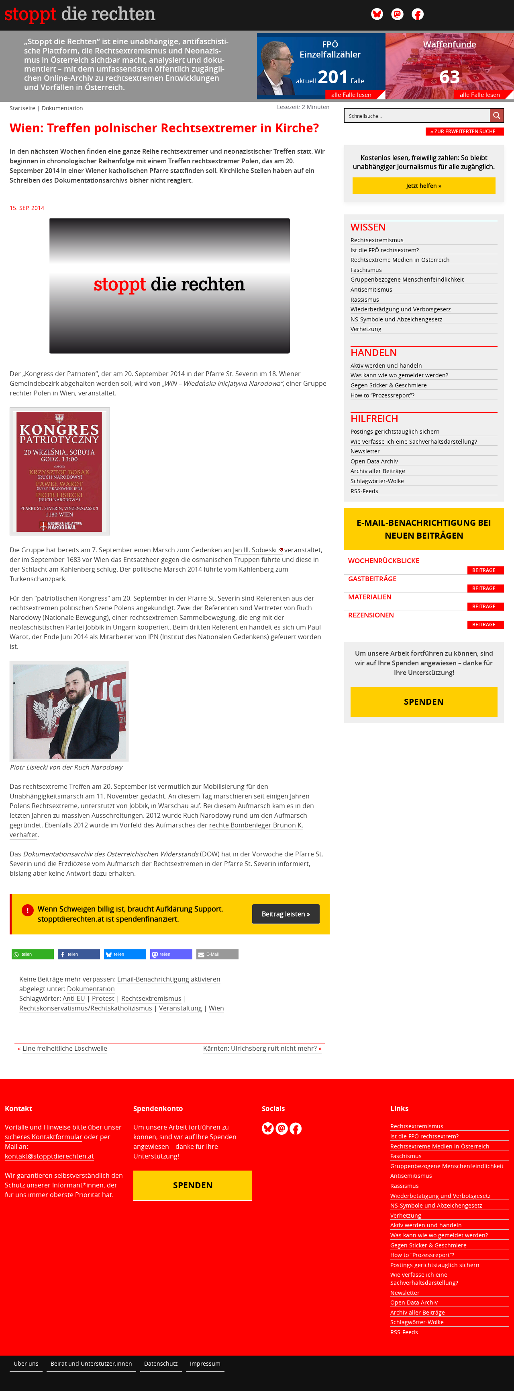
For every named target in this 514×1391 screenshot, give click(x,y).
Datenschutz (161, 1363)
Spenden (424, 702)
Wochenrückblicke (422, 565)
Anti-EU (74, 998)
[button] (33, 954)
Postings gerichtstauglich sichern (395, 431)
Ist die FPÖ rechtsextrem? (385, 250)
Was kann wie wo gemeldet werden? (399, 375)
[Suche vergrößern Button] (497, 115)
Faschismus (366, 270)
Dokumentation (62, 108)
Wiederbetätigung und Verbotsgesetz (401, 309)
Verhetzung (366, 329)
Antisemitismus (371, 289)
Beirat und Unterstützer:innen (91, 1363)
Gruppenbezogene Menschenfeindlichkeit (407, 279)
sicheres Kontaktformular (43, 1136)
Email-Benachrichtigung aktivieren (168, 979)
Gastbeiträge (422, 583)
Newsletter (365, 451)
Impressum (205, 1363)
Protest (103, 998)
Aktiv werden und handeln (386, 365)
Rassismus (365, 299)
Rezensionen (422, 619)
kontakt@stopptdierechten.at (49, 1156)
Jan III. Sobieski (255, 549)
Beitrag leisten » (286, 914)
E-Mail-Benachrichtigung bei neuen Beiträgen (424, 529)
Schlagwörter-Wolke (377, 481)
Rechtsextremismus (151, 998)
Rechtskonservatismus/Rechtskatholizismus (85, 1008)
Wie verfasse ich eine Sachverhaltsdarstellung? (414, 441)
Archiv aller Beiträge (378, 471)
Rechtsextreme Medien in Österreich (400, 259)
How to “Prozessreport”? (382, 395)
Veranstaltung (180, 1008)
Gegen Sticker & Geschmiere (389, 385)
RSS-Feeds (364, 491)
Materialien (422, 601)
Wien (216, 1008)
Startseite (22, 108)
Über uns (26, 1363)
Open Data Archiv (374, 461)
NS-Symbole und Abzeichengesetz (397, 319)
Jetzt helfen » (423, 185)
